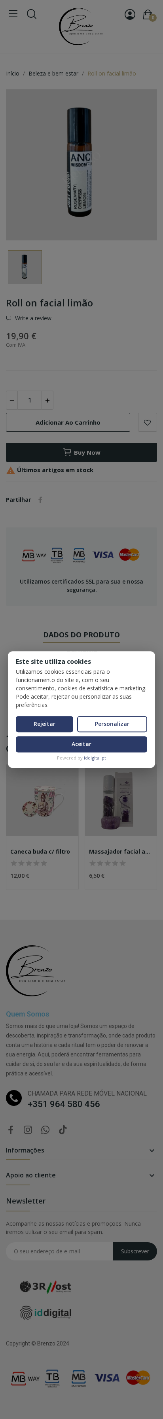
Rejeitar (44, 723)
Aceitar (81, 744)
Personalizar (112, 723)
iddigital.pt (95, 758)
